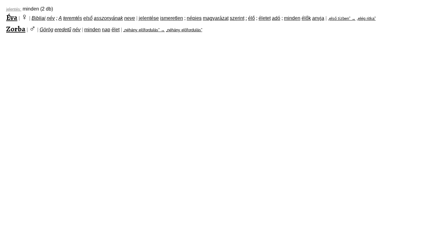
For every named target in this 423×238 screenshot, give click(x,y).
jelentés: (13, 9)
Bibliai (39, 18)
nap (106, 29)
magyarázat (216, 18)
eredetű (63, 29)
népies (194, 18)
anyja (318, 18)
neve (129, 18)
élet (115, 29)
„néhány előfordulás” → (144, 30)
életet (265, 18)
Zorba (15, 29)
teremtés (72, 18)
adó (276, 18)
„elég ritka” (366, 18)
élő (251, 18)
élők (306, 18)
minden (292, 18)
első (88, 18)
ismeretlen (171, 18)
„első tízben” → (341, 18)
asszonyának (108, 18)
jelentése (149, 18)
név (51, 18)
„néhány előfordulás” (184, 30)
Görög (46, 29)
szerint (237, 18)
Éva (11, 17)
